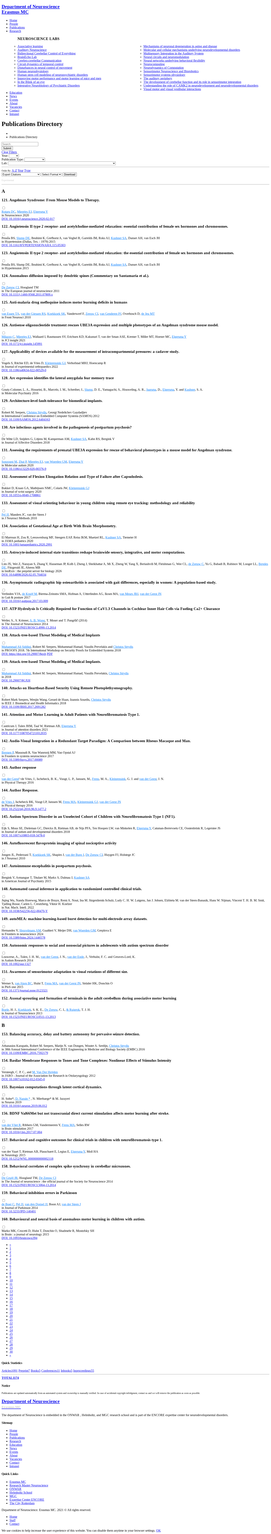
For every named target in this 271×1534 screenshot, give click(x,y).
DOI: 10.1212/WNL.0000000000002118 (27, 1158)
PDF (50, 654)
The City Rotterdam (22, 1503)
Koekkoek (24, 1009)
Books (35, 1370)
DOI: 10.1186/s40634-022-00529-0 (24, 370)
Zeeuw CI (92, 313)
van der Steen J (71, 1204)
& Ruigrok (73, 1009)
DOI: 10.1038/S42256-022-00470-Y (25, 911)
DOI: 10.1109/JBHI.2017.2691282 (24, 706)
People (14, 1434)
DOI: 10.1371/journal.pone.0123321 (25, 990)
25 (11, 1333)
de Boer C (8, 1204)
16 (11, 1301)
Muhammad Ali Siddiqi (16, 646)
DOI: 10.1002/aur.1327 (16, 964)
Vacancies (16, 1459)
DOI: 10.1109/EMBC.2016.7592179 (25, 1053)
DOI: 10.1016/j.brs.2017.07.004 (22, 1132)
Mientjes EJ (24, 211)
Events (14, 1452)
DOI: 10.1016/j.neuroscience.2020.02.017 (28, 219)
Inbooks (66, 1370)
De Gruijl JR (10, 1178)
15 (11, 1298)
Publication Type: (13, 159)
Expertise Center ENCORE (27, 1499)
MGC (13, 1496)
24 (11, 1330)
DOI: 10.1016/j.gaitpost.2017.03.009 (25, 601)
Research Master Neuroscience (29, 1485)
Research (15, 1441)
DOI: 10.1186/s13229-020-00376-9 (24, 469)
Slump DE (23, 238)
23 (11, 1326)
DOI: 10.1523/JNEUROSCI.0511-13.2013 (29, 1017)
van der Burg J (74, 854)
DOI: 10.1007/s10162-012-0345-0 (23, 1079)
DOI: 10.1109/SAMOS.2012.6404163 (26, 419)
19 (11, 1312)
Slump (89, 389)
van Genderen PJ (110, 313)
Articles (10, 1370)
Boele (5, 1009)
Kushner (190, 389)
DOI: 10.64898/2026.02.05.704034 (24, 574)
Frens (95, 779)
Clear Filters (9, 152)
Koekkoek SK (56, 313)
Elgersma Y (40, 211)
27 (11, 1341)
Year (20, 170)
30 (11, 1351)
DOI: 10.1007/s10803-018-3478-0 (23, 835)
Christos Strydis (36, 412)
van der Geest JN (150, 594)
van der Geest (10, 779)
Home (13, 1430)
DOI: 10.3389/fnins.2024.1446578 (23, 937)
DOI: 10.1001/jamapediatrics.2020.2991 (27, 544)
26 (11, 1337)
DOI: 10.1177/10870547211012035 (24, 733)
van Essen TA (10, 313)
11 (11, 1284)
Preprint (24, 1370)
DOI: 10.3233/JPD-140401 (19, 1211)
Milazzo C (8, 336)
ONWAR (15, 1489)
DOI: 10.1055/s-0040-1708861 (21, 495)
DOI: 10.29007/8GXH (16, 680)
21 (11, 1319)
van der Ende (75, 956)
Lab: (4, 163)
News (13, 1448)
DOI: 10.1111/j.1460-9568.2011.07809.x (27, 294)
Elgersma (168, 389)
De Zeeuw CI (10, 287)
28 (11, 1344)
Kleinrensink (118, 779)
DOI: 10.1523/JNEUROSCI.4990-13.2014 (29, 627)
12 (11, 1287)
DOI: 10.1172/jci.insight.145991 (22, 344)
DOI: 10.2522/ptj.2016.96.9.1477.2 (24, 809)
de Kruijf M (29, 594)
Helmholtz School (21, 1492)
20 (11, 1316)
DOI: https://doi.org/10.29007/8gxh (24, 654)
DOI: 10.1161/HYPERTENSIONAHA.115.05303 (33, 245)
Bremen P (8, 752)
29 (11, 1348)
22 (11, 1323)
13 (11, 1291)
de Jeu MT (148, 313)
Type (27, 170)
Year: (5, 155)
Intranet (14, 1466)
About (13, 1455)
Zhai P (23, 461)
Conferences (50, 1370)
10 (11, 1280)
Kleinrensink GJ (55, 363)
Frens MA (69, 802)
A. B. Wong (37, 620)
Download (69, 174)
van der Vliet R (11, 1125)
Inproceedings (83, 1370)
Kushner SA (119, 238)
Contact (14, 1462)
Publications (17, 1437)
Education (16, 1444)
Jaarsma (151, 389)
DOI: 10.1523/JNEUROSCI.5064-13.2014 (29, 1185)
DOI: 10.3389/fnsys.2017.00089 (22, 759)
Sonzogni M (9, 461)
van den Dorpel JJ (36, 1204)
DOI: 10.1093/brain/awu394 (19, 1238)
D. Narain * (22, 1098)
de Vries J (8, 802)
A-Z (14, 170)
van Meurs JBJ (129, 594)
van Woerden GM (55, 461)
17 (11, 1305)
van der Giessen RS (33, 313)
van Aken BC (23, 983)
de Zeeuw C (196, 564)
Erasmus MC (18, 1481)
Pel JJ (5, 514)
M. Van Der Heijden (45, 1072)
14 (11, 1294)
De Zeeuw (51, 1009)
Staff (12, 1520)
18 (11, 1309)
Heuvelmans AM (30, 930)
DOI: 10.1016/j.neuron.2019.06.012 (24, 1105)
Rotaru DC (8, 211)
